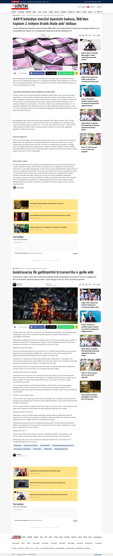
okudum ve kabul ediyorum (28, 253)
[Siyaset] (90, 69)
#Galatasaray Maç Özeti (61, 449)
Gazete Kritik (17, 15)
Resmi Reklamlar (98, 537)
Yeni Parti (26, 548)
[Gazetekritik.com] (16, 537)
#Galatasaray (17, 445)
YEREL (34, 12)
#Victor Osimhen (45, 445)
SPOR (39, 12)
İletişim (99, 1)
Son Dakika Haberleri (100, 543)
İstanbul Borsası (89, 543)
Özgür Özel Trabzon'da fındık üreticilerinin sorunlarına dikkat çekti (90, 79)
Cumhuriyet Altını (69, 548)
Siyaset (23, 15)
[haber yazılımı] (98, 554)
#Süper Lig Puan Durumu (31, 445)
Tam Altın (36, 548)
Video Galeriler (36, 543)
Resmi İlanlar (80, 543)
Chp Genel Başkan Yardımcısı (47, 548)
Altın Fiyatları (30, 1)
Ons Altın (14, 548)
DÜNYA (45, 12)
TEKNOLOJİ (71, 12)
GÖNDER (75, 253)
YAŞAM (51, 12)
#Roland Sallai (48, 449)
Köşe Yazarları (87, 1)
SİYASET (14, 12)
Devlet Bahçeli (79, 548)
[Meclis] (90, 45)
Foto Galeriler (45, 543)
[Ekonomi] (90, 139)
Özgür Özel (20, 548)
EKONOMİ (21, 12)
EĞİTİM (84, 12)
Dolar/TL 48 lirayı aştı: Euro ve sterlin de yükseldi (89, 149)
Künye (23, 543)
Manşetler (94, 1)
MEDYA (78, 12)
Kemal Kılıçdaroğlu (60, 548)
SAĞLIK (90, 12)
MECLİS (57, 12)
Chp (31, 548)
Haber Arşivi (46, 1)
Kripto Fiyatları (38, 1)
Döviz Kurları (23, 1)
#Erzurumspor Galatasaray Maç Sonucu (63, 445)
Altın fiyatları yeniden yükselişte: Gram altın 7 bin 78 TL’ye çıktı (89, 397)
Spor (23, 268)
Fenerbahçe (86, 548)
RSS (14, 554)
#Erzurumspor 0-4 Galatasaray (22, 449)
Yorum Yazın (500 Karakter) (20, 239)
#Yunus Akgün (37, 449)
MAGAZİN (63, 12)
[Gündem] (90, 91)
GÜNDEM (28, 12)
